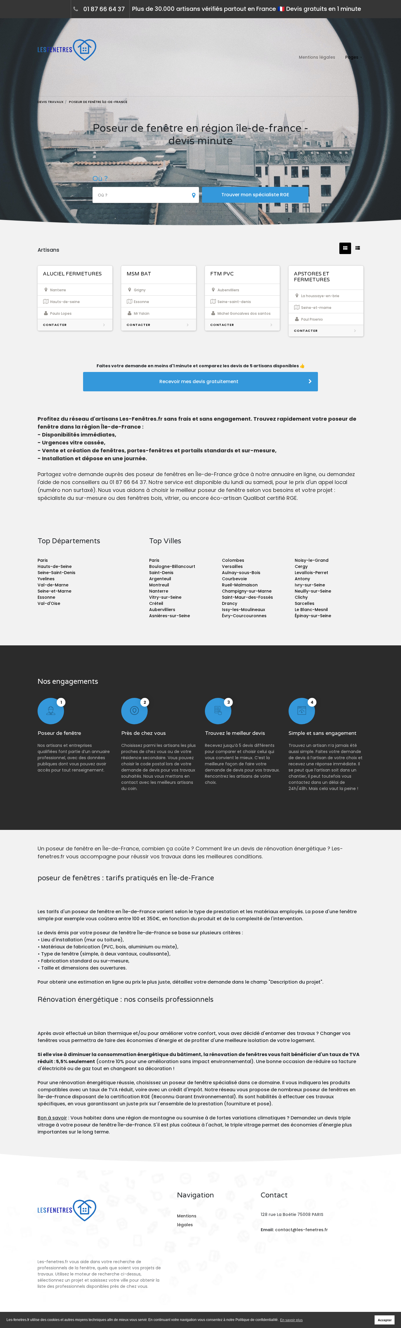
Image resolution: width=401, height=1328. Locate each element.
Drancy (229, 603)
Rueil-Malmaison (240, 585)
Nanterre (158, 591)
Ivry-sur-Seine (310, 585)
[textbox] (146, 195)
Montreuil (159, 585)
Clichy (301, 597)
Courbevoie (234, 579)
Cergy (301, 566)
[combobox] (145, 195)
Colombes (233, 560)
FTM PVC (222, 274)
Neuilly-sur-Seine (313, 591)
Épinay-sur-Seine (313, 616)
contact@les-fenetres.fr (301, 1230)
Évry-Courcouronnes (244, 616)
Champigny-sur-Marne (247, 591)
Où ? (100, 179)
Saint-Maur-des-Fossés (247, 597)
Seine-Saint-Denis (56, 573)
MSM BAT (139, 274)
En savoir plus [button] (291, 1320)
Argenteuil (160, 579)
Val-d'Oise (49, 603)
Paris (43, 560)
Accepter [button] (385, 1320)
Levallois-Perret (311, 573)
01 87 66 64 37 (104, 9)
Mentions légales (317, 57)
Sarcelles (304, 603)
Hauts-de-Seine (55, 566)
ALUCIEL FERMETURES (72, 274)
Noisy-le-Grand (311, 560)
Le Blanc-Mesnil (311, 610)
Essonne (46, 597)
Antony (302, 579)
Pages (351, 57)
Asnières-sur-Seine (169, 616)
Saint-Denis (161, 573)
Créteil (156, 603)
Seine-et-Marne (54, 591)
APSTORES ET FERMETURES (312, 277)
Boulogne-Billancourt (172, 566)
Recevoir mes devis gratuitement (198, 381)
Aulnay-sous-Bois (241, 573)
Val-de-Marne (53, 585)
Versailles (232, 566)
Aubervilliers (162, 610)
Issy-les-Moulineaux (243, 610)
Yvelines (46, 579)
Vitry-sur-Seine (165, 597)
